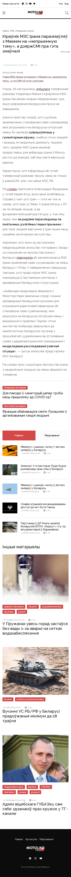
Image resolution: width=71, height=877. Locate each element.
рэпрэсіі (35, 792)
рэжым (21, 612)
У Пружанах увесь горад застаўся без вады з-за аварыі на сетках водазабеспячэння (35, 628)
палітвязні (9, 792)
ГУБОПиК (45, 787)
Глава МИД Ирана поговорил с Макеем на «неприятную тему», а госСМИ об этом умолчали (34, 78)
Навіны (5, 31)
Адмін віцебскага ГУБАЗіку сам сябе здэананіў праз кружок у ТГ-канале (35, 809)
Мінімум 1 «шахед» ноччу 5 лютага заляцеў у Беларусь (43, 487)
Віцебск (32, 787)
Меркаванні (52, 435)
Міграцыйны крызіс (25, 31)
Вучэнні (8, 699)
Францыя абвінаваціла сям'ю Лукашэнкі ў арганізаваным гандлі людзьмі (34, 413)
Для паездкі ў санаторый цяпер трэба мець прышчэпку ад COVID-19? (32, 395)
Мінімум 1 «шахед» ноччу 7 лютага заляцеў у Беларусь (43, 448)
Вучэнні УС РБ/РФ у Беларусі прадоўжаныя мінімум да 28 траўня (31, 716)
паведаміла (24, 257)
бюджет (33, 607)
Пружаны (8, 612)
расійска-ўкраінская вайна (30, 699)
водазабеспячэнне (51, 607)
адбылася (43, 89)
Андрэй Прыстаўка (13, 787)
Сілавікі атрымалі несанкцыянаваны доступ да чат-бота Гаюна (43, 506)
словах (12, 189)
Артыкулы (31, 839)
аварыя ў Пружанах (14, 607)
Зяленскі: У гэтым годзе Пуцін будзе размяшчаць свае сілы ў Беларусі (43, 467)
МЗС (12, 31)
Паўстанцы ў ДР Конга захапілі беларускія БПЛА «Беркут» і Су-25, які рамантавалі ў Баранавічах (43, 526)
